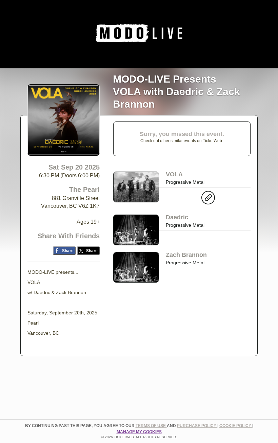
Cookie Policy (235, 425)
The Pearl (84, 189)
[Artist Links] (208, 199)
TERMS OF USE (151, 425)
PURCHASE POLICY (197, 425)
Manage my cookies (139, 431)
